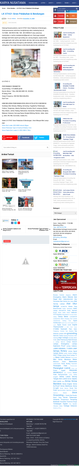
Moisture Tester (59, 361)
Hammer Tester (58, 335)
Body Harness (72, 310)
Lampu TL (74, 355)
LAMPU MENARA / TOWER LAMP (65, 348)
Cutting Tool (66, 320)
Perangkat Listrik (61, 368)
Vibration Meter (58, 406)
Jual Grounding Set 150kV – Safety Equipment (69, 35)
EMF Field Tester (72, 327)
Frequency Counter (58, 331)
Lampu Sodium (68, 353)
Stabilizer (55, 393)
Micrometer (74, 357)
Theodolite (63, 401)
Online (13, 220)
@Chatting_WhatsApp (60, 237)
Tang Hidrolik (63, 397)
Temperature (65, 399)
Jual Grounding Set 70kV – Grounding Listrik (69, 51)
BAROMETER (62, 310)
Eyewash (64, 329)
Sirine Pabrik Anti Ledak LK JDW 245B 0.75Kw (16, 130)
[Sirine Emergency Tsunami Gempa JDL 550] (9, 201)
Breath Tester (57, 312)
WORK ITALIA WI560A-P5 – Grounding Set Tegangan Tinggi (69, 137)
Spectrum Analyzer (71, 390)
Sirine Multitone (66, 386)
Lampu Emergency (61, 344)
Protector (69, 372)
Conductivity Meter (58, 318)
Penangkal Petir (60, 366)
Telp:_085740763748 (59, 227)
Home (3, 8)
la (53, 342)
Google (9, 137)
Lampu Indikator (71, 346)
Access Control (58, 295)
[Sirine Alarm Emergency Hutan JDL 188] (9, 183)
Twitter (41, 137)
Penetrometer (73, 366)
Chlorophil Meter (73, 314)
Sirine (68, 381)
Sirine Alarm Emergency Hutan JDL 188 (9, 190)
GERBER (61, 333)
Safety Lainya (64, 377)
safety (70, 374)
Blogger (76, 465)
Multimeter (73, 361)
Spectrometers (62, 390)
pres (65, 372)
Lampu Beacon (72, 342)
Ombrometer (56, 363)
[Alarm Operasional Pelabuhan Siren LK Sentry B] (25, 164)
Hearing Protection (68, 335)
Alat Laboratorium (66, 299)
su (64, 395)
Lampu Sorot (66, 355)
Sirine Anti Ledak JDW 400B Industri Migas (15, 125)
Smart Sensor (64, 388)
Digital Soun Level (65, 322)
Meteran (68, 357)
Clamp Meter (63, 317)
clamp (55, 316)
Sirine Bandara (11, 8)
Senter (69, 379)
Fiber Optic (73, 329)
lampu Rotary (60, 351)
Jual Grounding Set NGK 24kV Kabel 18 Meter (69, 104)
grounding (72, 333)
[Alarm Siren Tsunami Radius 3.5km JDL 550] (9, 164)
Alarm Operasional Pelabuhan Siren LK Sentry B (23, 172)
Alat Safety (63, 301)
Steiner (65, 393)
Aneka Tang (72, 306)
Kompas (74, 340)
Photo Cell (74, 368)
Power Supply (59, 370)
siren (63, 381)
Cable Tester (66, 312)
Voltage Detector (70, 406)
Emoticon (7, 241)
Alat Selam (71, 301)
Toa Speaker (73, 404)
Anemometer (57, 308)
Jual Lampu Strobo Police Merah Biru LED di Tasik (68, 192)
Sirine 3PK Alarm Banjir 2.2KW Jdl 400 (24, 190)
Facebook (25, 137)
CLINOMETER (73, 316)
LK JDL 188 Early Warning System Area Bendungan (25, 209)
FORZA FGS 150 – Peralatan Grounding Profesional (69, 121)
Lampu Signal (72, 351)
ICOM (54, 340)
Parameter (74, 363)
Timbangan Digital (60, 404)
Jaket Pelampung (62, 340)
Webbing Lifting (57, 408)
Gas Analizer (70, 331)
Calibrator (74, 312)
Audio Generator (67, 308)
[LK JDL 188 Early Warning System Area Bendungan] (25, 201)
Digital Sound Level (64, 325)
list (54, 357)
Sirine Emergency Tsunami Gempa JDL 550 (9, 209)
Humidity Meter (72, 338)
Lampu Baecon (60, 342)
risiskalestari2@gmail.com (61, 241)
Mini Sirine (57, 359)
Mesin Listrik (60, 357)
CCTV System (57, 314)
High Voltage (63, 338)
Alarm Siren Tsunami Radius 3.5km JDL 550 (8, 171)
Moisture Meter (70, 359)
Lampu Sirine (58, 353)
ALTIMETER (64, 306)
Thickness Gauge (72, 401)
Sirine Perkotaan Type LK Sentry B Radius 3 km (17, 128)
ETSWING (56, 329)
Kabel (69, 340)
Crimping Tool (68, 318)
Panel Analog (65, 363)
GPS (65, 333)
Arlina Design (62, 465)
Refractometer (62, 374)
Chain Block (65, 314)
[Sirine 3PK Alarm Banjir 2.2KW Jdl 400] (25, 183)
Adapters (68, 295)
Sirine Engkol (67, 384)
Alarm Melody (67, 297)
